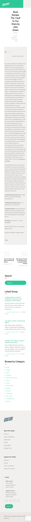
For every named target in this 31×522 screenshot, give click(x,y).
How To (8, 380)
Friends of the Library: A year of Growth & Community (14, 341)
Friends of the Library (9, 468)
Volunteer (6, 460)
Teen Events (9, 396)
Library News (9, 385)
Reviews (16, 32)
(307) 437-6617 (9, 496)
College (8, 370)
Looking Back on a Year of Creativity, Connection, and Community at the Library (13, 298)
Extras (8, 372)
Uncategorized (10, 398)
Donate (6, 463)
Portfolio (8, 388)
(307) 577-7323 (9, 487)
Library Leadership (9, 437)
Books (7, 367)
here (17, 226)
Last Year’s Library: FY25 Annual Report (15, 321)
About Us (6, 434)
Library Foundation (9, 466)
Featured (8, 375)
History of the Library (11, 378)
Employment (7, 439)
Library (8, 383)
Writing (8, 401)
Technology (9, 393)
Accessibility (7, 445)
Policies (6, 442)
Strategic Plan (8, 448)
